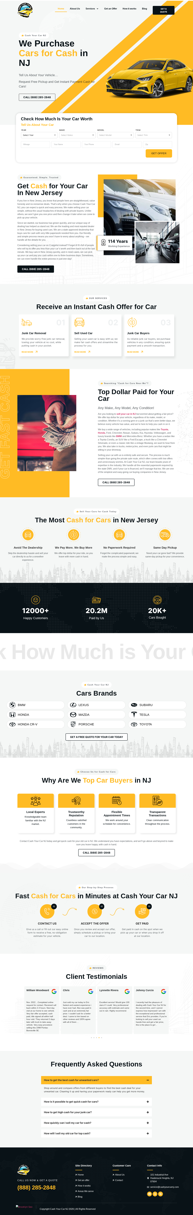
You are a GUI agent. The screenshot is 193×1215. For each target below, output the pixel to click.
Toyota (164, 429)
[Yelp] (155, 1194)
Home (61, 8)
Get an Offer (110, 8)
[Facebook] (149, 1194)
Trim (137, 130)
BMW (119, 436)
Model (100, 130)
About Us (75, 8)
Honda (101, 433)
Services (90, 8)
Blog (144, 8)
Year (23, 130)
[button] (23, 1010)
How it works (129, 8)
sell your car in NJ (126, 414)
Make (62, 130)
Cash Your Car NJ (59, 1209)
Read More (27, 352)
